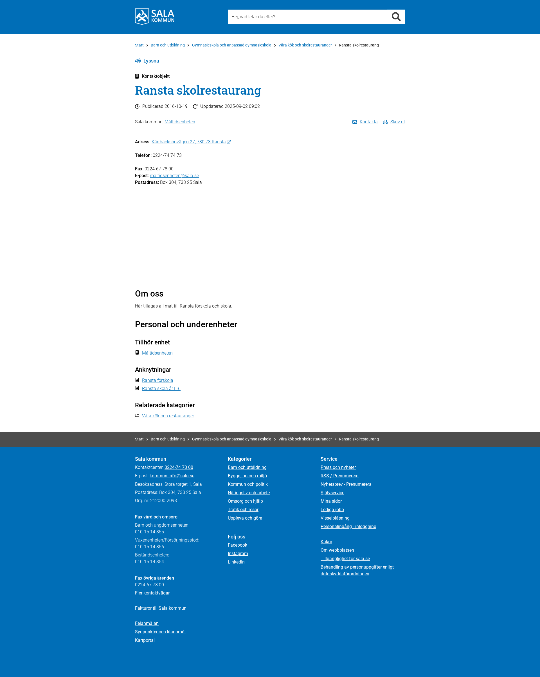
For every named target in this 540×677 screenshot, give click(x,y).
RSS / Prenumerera (340, 475)
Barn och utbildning (168, 45)
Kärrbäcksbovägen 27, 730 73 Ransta (189, 141)
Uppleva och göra (245, 518)
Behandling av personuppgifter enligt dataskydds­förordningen (357, 570)
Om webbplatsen (337, 550)
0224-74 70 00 (179, 467)
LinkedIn (236, 562)
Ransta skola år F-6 (161, 388)
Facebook (237, 545)
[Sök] (396, 16)
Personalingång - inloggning (348, 526)
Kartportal (145, 640)
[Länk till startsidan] (154, 16)
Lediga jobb (332, 509)
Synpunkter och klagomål (160, 631)
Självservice (332, 492)
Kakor (326, 541)
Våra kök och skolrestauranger (305, 45)
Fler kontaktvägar (152, 593)
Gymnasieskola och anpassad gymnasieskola (231, 45)
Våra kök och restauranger (168, 415)
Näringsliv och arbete (249, 492)
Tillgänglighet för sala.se (345, 558)
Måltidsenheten (180, 121)
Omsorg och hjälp (245, 501)
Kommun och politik (248, 484)
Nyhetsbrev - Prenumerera (346, 484)
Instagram (238, 553)
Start (139, 45)
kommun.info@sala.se (172, 475)
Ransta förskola (157, 380)
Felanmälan (147, 623)
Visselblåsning (335, 518)
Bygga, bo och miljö (247, 475)
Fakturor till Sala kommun (160, 608)
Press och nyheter (338, 467)
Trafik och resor (243, 509)
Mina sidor (331, 501)
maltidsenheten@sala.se (174, 175)
